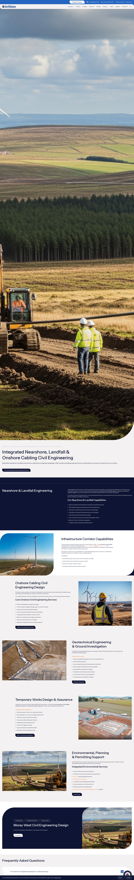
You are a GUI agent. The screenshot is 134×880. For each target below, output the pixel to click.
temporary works (101, 546)
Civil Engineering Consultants (19, 446)
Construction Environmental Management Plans (85, 789)
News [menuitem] (111, 6)
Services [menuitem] (70, 6)
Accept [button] (128, 877)
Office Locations (120, 2)
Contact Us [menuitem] (125, 6)
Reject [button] (120, 877)
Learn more (58, 877)
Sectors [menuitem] (78, 6)
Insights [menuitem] (117, 6)
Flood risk (75, 776)
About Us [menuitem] (91, 6)
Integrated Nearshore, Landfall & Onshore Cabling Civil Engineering (44, 446)
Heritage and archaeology (79, 779)
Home (3, 446)
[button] (67, 872)
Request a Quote (77, 2)
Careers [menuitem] (105, 6)
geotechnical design (89, 546)
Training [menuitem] (98, 6)
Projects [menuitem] (84, 6)
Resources (129, 2)
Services (8, 446)
